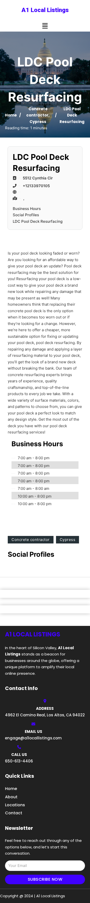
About (11, 797)
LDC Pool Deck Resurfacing (37, 221)
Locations (15, 805)
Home (11, 115)
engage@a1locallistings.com (33, 738)
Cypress (38, 121)
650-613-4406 (19, 761)
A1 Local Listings (45, 10)
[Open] (45, 26)
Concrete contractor (31, 539)
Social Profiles (26, 214)
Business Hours (27, 208)
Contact (13, 813)
